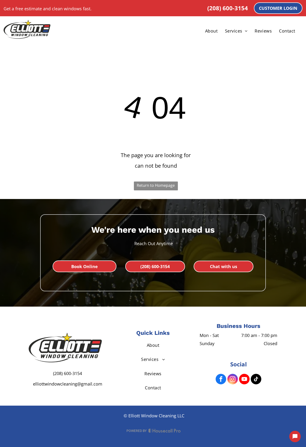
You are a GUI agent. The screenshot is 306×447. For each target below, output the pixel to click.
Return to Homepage (156, 185)
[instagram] (232, 380)
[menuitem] (211, 31)
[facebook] (221, 380)
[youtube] (244, 380)
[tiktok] (256, 380)
